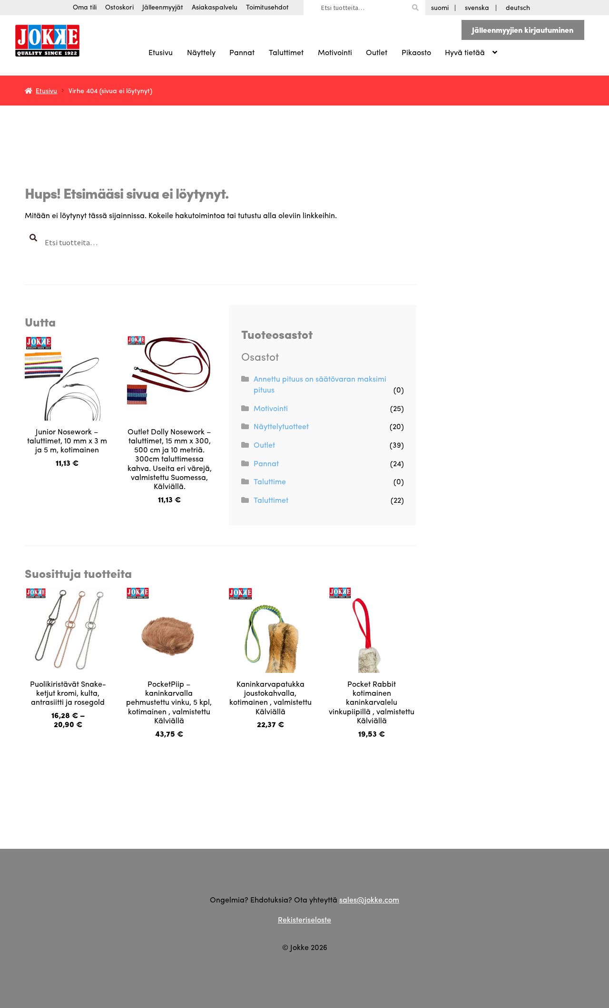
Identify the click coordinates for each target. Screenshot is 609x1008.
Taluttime (270, 481)
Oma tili (85, 6)
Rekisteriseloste (304, 919)
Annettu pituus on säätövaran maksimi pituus (320, 384)
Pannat (242, 52)
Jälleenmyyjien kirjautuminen (522, 29)
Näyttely (201, 52)
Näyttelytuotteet (281, 426)
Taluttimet (286, 52)
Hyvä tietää (465, 52)
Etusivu (160, 52)
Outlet (376, 52)
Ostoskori (119, 6)
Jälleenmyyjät (162, 6)
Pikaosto (416, 52)
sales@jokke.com (369, 899)
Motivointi (335, 52)
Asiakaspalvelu (214, 6)
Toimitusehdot (267, 6)
